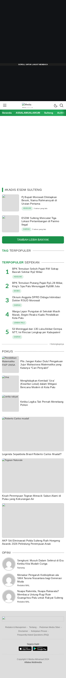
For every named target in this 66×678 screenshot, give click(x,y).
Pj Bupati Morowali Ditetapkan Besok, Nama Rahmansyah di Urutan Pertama (39, 200)
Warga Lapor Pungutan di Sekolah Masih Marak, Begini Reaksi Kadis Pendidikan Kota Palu (36, 314)
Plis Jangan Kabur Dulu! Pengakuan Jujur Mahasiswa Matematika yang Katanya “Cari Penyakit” (41, 364)
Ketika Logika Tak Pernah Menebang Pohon (41, 403)
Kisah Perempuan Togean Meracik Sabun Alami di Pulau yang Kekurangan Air (31, 497)
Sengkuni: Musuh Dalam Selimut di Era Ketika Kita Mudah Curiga (40, 562)
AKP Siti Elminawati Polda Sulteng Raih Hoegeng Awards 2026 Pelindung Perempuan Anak (31, 542)
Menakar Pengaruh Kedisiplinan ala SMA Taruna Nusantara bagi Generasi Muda (39, 578)
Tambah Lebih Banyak (33, 239)
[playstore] (40, 650)
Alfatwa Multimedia (33, 662)
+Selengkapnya (56, 344)
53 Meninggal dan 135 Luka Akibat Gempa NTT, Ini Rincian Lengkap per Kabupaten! (37, 330)
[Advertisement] (33, 33)
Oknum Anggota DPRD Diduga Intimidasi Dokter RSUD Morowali (36, 299)
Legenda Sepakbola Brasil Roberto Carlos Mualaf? (32, 454)
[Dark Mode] (55, 105)
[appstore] (25, 650)
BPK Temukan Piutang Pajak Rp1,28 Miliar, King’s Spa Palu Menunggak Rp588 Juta (37, 284)
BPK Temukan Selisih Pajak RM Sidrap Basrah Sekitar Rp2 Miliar (35, 270)
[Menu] (4, 105)
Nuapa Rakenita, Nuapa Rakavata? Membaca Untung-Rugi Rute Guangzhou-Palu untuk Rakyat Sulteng (40, 594)
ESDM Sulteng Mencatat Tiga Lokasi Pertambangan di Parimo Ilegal (40, 221)
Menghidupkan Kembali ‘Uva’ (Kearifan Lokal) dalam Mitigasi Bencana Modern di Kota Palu (38, 384)
